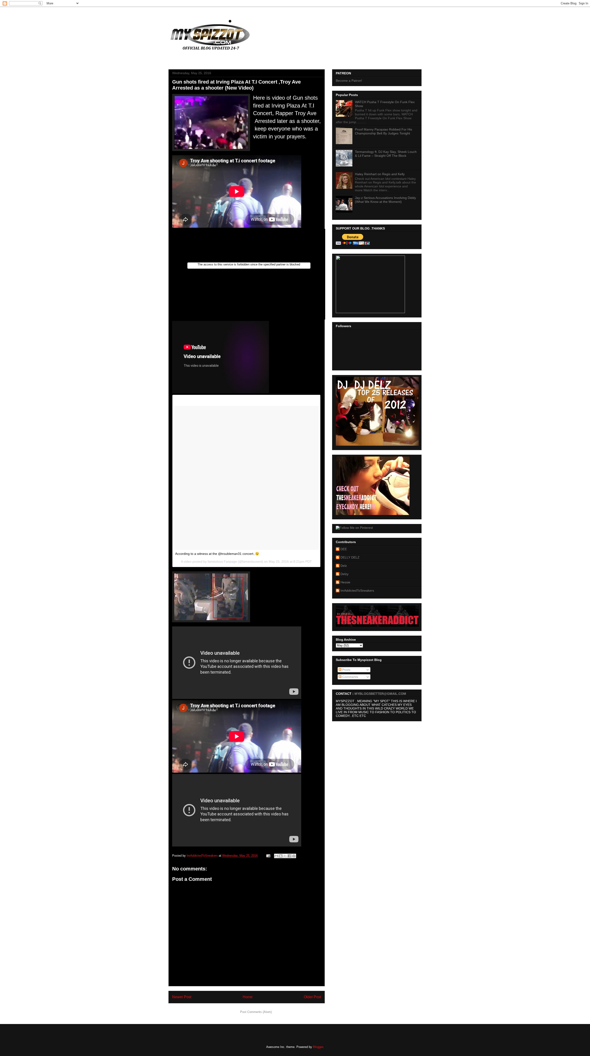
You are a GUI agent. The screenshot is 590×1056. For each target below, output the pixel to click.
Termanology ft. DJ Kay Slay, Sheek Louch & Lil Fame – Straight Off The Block (386, 153)
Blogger (318, 1047)
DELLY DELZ (350, 557)
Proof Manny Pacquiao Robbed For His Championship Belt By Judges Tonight (383, 131)
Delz (343, 565)
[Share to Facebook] (289, 856)
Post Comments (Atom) (256, 1012)
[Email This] (276, 856)
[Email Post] (268, 855)
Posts (345, 670)
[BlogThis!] (280, 856)
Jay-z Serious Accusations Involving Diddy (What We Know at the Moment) (385, 200)
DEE (343, 549)
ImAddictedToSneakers (357, 590)
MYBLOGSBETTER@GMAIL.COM (380, 693)
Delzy (344, 574)
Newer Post (181, 997)
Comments (349, 677)
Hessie (345, 582)
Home (248, 997)
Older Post (312, 997)
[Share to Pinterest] (294, 856)
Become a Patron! (349, 80)
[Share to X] (285, 856)
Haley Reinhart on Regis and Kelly (380, 174)
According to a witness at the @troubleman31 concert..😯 (217, 554)
